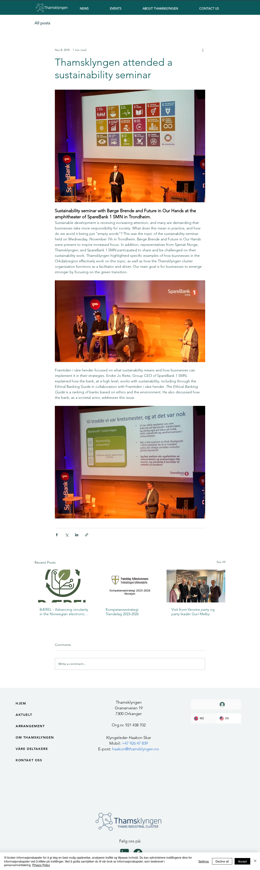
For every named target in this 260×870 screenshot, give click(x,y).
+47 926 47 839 (135, 743)
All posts (42, 22)
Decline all (222, 861)
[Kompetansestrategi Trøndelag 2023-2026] (130, 586)
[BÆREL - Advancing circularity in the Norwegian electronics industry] (64, 586)
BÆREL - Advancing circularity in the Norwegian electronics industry (64, 611)
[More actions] (202, 49)
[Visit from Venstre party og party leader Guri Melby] (196, 586)
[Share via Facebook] (57, 535)
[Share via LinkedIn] (77, 535)
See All (221, 562)
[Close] (255, 861)
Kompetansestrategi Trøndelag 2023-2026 (122, 611)
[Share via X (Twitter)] (67, 535)
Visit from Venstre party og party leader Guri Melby (192, 611)
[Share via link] (87, 535)
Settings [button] (203, 861)
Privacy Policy (41, 865)
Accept (242, 861)
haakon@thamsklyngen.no (135, 748)
